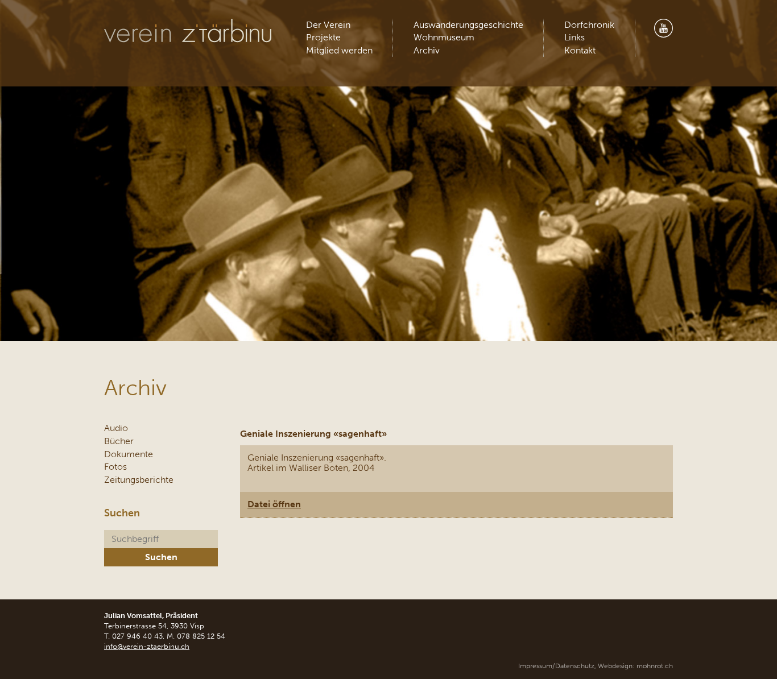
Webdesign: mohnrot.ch (635, 666)
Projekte (323, 37)
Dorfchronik (589, 24)
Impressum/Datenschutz (556, 666)
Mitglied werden (339, 50)
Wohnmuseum (444, 37)
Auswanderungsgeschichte (468, 24)
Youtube (663, 28)
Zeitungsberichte (138, 479)
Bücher (119, 441)
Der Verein (328, 24)
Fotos (115, 466)
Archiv (427, 50)
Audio (116, 428)
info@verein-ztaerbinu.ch (146, 646)
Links (574, 37)
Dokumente (128, 454)
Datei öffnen (274, 504)
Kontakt (580, 50)
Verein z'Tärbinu (189, 31)
